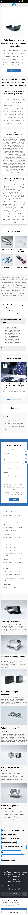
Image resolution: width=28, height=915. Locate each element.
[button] (8, 399)
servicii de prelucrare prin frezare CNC (12, 527)
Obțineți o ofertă (14, 70)
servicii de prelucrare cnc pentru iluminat (13, 520)
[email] (26, 455)
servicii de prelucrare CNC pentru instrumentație (11, 583)
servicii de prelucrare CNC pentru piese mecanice (13, 563)
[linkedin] (12, 889)
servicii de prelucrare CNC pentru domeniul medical (11, 516)
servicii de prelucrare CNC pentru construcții (11, 538)
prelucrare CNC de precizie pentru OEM (13, 571)
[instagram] (19, 889)
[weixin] (26, 458)
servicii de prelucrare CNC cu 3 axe (12, 550)
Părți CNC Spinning (7, 249)
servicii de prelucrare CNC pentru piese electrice (13, 558)
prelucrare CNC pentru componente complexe (12, 567)
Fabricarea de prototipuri (21, 250)
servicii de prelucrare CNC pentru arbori (13, 542)
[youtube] (16, 889)
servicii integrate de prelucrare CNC (12, 587)
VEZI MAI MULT (6, 395)
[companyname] (14, 5)
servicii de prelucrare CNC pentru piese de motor (13, 579)
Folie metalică (7, 267)
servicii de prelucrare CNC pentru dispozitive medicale (11, 575)
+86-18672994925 (15, 876)
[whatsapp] (26, 451)
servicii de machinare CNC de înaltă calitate (12, 523)
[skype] (26, 462)
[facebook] (8, 889)
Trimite (14, 499)
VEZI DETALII (7, 242)
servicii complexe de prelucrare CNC (12, 530)
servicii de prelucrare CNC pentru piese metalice (13, 554)
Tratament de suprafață (21, 267)
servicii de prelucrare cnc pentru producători (11, 533)
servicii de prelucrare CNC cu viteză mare (13, 547)
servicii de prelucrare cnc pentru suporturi (14, 545)
